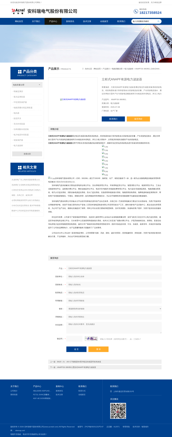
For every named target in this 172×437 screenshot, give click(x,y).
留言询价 (138, 119)
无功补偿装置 (19, 124)
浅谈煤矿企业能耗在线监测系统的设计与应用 (27, 185)
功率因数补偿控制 (21, 129)
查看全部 (27, 154)
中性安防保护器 (20, 102)
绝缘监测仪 (18, 91)
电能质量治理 (18, 85)
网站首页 (19, 21)
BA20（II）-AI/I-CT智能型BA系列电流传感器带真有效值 (79, 362)
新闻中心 (60, 386)
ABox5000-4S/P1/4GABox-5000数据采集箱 (42, 391)
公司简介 (14, 391)
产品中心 (53, 21)
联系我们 (121, 21)
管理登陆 (126, 427)
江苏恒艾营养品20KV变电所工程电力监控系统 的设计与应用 (27, 190)
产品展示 (106, 69)
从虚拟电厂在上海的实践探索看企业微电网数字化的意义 (27, 180)
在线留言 (104, 21)
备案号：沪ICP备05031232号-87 (91, 427)
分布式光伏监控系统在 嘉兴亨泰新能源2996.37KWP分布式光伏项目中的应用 (27, 205)
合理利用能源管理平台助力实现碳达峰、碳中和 (27, 200)
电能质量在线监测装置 (23, 108)
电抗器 (16, 113)
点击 (39, 85)
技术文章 (87, 21)
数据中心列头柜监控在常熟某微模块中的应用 (27, 211)
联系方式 (81, 391)
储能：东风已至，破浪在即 (22, 195)
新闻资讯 (70, 21)
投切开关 (17, 118)
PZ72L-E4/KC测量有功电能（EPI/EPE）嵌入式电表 (42, 395)
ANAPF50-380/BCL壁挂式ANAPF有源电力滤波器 (76, 367)
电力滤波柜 (18, 145)
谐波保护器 (18, 140)
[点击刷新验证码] (91, 339)
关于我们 (36, 21)
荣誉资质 (14, 395)
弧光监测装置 (19, 97)
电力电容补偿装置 (21, 135)
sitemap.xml (20, 430)
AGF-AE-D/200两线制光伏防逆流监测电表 (42, 398)
